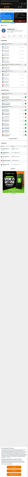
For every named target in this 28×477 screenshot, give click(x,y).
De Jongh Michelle (7, 156)
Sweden (5, 25)
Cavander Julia (6, 164)
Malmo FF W (17, 152)
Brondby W (16, 148)
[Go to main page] (7, 4)
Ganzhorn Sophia (6, 160)
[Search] (22, 4)
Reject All (14, 470)
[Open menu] (25, 4)
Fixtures (20, 35)
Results (14, 35)
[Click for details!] (13, 47)
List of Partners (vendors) (6, 464)
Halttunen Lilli (6, 148)
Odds (9, 35)
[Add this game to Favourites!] (1, 47)
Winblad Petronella (7, 152)
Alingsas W (16, 160)
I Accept (14, 467)
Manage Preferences (14, 474)
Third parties (8, 457)
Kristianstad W (17, 156)
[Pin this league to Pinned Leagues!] (12, 44)
